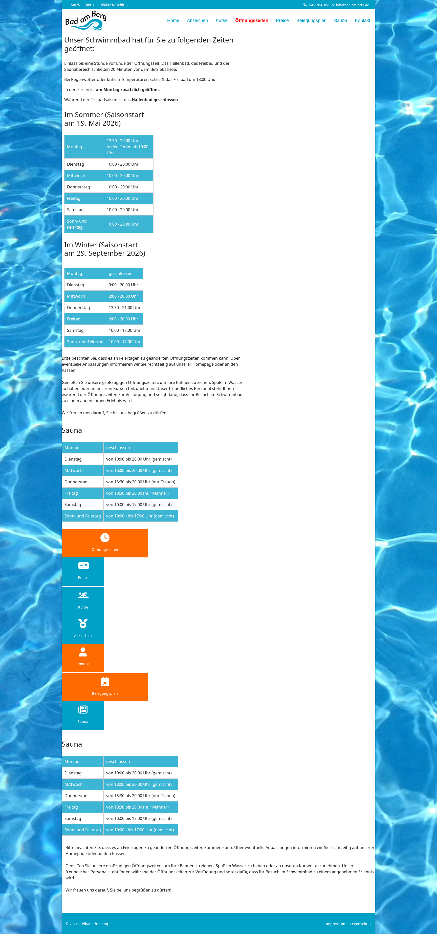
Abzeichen (197, 20)
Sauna (340, 20)
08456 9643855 (319, 5)
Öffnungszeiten (251, 20)
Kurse (222, 20)
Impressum (335, 923)
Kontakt (362, 20)
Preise (282, 20)
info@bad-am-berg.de (352, 5)
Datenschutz (361, 923)
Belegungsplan (311, 20)
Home (173, 20)
